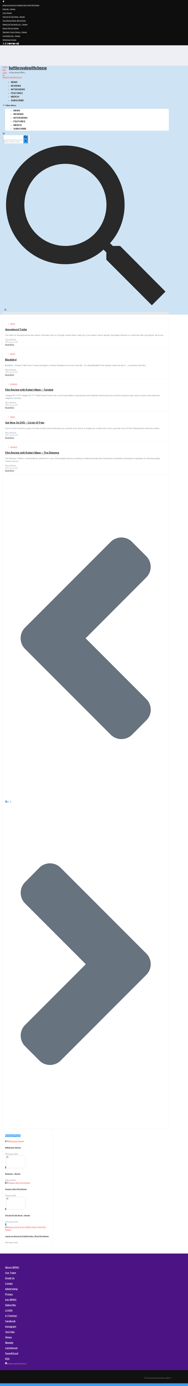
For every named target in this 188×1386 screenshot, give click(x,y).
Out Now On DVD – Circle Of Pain (24, 422)
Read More (9, 345)
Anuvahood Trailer (16, 329)
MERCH (15, 96)
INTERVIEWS (18, 89)
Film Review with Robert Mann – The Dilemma (32, 452)
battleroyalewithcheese (28, 67)
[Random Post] (4, 133)
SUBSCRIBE (17, 100)
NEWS (14, 82)
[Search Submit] (25, 139)
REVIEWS (16, 85)
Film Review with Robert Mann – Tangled (29, 389)
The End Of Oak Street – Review (17, 1215)
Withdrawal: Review (13, 1148)
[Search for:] (16, 142)
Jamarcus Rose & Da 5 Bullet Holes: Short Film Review (27, 1236)
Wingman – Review (12, 1174)
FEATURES (17, 93)
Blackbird (10, 359)
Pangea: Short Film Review (16, 1189)
